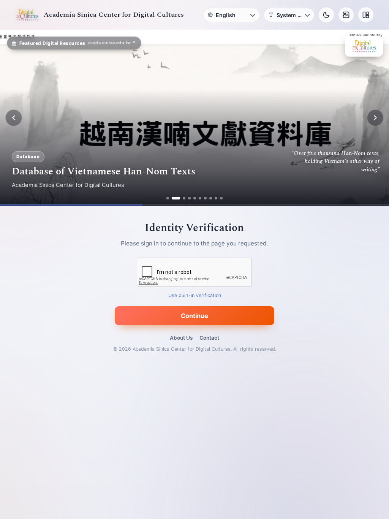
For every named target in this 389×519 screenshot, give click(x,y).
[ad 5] (194, 198)
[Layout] (366, 15)
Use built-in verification (194, 296)
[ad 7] (205, 198)
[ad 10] (221, 198)
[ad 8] (210, 198)
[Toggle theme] (326, 15)
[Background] (346, 15)
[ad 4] (189, 198)
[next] (375, 117)
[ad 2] (173, 198)
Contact (209, 338)
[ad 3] (181, 198)
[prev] (13, 117)
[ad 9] (216, 198)
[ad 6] (200, 198)
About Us (181, 338)
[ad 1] (167, 198)
